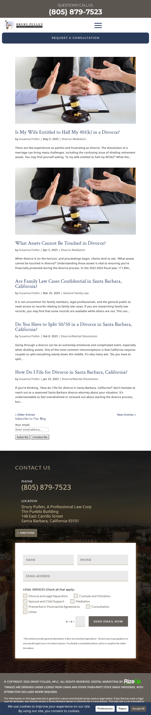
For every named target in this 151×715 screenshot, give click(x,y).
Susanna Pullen (29, 139)
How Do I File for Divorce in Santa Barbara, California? (71, 372)
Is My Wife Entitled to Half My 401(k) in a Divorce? (67, 132)
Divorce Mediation (74, 139)
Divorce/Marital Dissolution (79, 336)
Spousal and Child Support (46, 601)
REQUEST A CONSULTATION (75, 38)
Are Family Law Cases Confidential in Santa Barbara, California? (68, 284)
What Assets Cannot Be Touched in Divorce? (60, 243)
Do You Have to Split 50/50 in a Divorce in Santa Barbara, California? (73, 327)
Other (33, 612)
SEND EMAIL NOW (108, 621)
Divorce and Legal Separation (48, 596)
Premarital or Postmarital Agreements (54, 606)
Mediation (83, 601)
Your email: (22, 425)
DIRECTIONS (27, 532)
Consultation (100, 606)
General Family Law (76, 293)
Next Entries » (126, 414)
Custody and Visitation (94, 596)
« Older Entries (25, 414)
